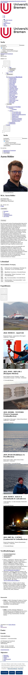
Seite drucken (4, 627)
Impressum (5, 655)
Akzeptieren (19, 672)
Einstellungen (4, 672)
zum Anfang (6, 216)
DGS (4, 660)
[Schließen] (4, 132)
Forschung (5, 211)
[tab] (14, 220)
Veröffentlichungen (7, 215)
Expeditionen (6, 213)
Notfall (5, 657)
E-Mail (2, 206)
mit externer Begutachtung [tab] (9, 554)
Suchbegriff (3, 45)
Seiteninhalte (4, 208)
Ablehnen (12, 672)
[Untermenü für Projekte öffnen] (13, 108)
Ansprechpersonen (5, 649)
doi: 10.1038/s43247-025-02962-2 (12, 570)
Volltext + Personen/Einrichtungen (10, 51)
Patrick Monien (11, 624)
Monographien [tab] (7, 557)
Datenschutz (6, 656)
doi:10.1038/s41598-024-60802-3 (11, 580)
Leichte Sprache (7, 659)
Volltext (4, 48)
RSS (2, 626)
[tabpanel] (14, 570)
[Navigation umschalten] (1, 39)
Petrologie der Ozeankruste (7, 53)
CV (4, 212)
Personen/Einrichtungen (7, 49)
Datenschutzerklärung (12, 668)
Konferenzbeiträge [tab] (8, 555)
